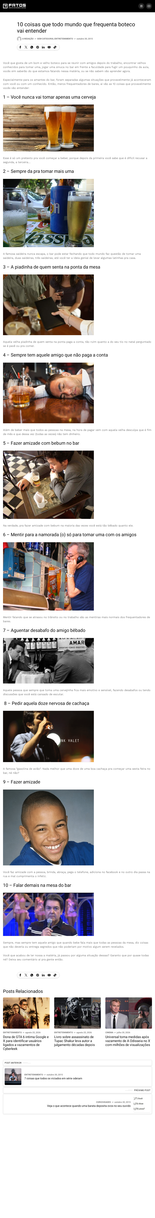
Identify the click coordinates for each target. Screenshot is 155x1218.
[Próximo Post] (142, 1104)
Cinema (109, 1032)
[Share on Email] (49, 47)
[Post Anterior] (13, 1076)
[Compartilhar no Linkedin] (43, 47)
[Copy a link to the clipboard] (55, 47)
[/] (141, 6)
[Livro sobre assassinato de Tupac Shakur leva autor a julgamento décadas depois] (77, 1012)
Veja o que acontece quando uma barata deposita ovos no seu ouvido (89, 1106)
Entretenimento (63, 38)
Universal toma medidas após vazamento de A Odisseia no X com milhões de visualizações (127, 1041)
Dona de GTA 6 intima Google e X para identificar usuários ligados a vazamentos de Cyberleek (26, 1043)
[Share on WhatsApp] (32, 47)
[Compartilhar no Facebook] (20, 47)
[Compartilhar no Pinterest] (37, 47)
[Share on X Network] (26, 47)
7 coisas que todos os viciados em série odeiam (53, 1078)
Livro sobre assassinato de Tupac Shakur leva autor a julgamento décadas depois (74, 1041)
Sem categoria (45, 38)
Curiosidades (103, 1102)
